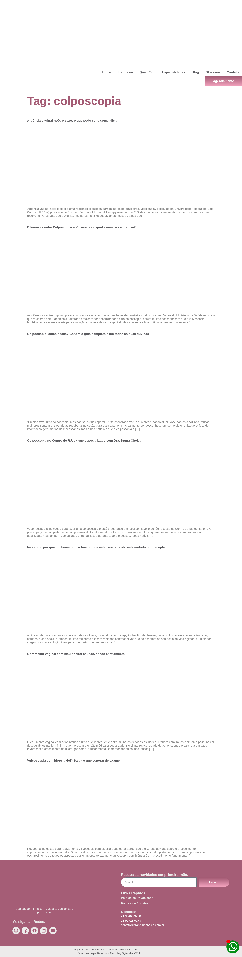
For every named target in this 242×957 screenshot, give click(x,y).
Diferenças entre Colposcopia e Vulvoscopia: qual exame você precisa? (81, 227)
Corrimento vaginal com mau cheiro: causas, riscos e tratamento (76, 654)
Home (106, 72)
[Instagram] (16, 930)
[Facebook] (34, 930)
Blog (195, 72)
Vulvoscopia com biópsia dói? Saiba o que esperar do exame (73, 760)
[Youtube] (53, 930)
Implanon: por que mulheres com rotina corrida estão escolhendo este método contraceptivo (97, 547)
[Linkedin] (43, 930)
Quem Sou (147, 72)
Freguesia (125, 72)
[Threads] (25, 930)
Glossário (212, 72)
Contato (233, 72)
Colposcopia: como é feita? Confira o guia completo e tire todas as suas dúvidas (88, 334)
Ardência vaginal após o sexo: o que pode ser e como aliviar (73, 120)
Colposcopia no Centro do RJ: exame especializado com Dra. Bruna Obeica (84, 440)
